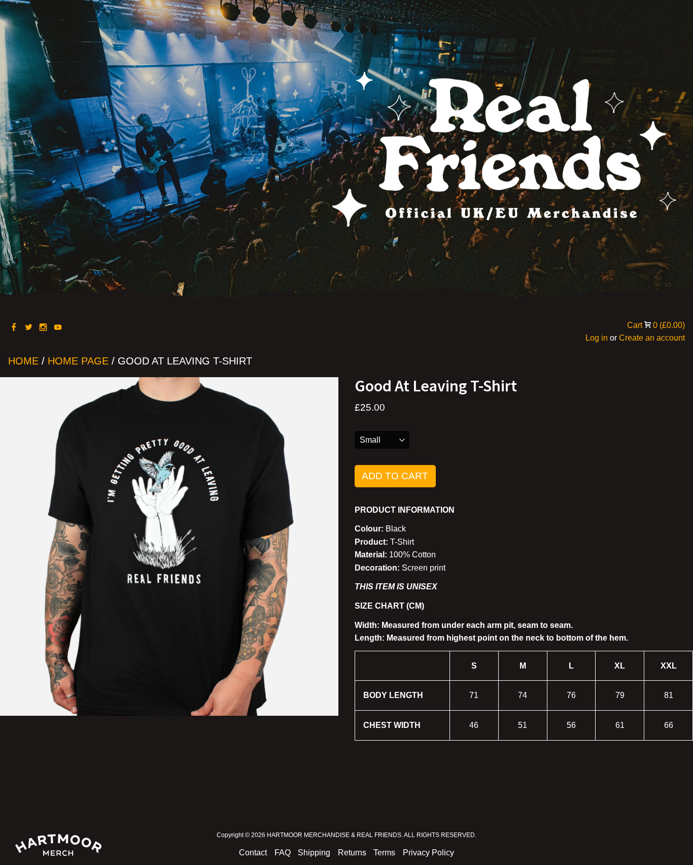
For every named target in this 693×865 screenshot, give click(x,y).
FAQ (282, 852)
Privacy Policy (428, 852)
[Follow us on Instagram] (44, 328)
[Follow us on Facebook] (14, 328)
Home (23, 361)
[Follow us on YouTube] (58, 328)
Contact (253, 852)
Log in (596, 338)
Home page (78, 361)
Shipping (314, 852)
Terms (384, 852)
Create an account (652, 338)
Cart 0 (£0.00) (656, 325)
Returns (352, 852)
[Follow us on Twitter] (29, 328)
